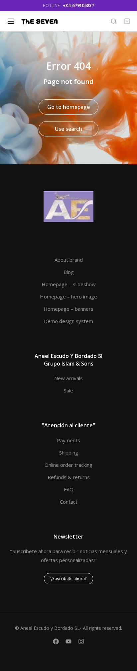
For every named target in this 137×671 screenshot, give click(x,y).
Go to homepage (68, 107)
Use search (68, 128)
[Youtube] (68, 641)
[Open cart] (127, 21)
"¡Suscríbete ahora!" (68, 578)
